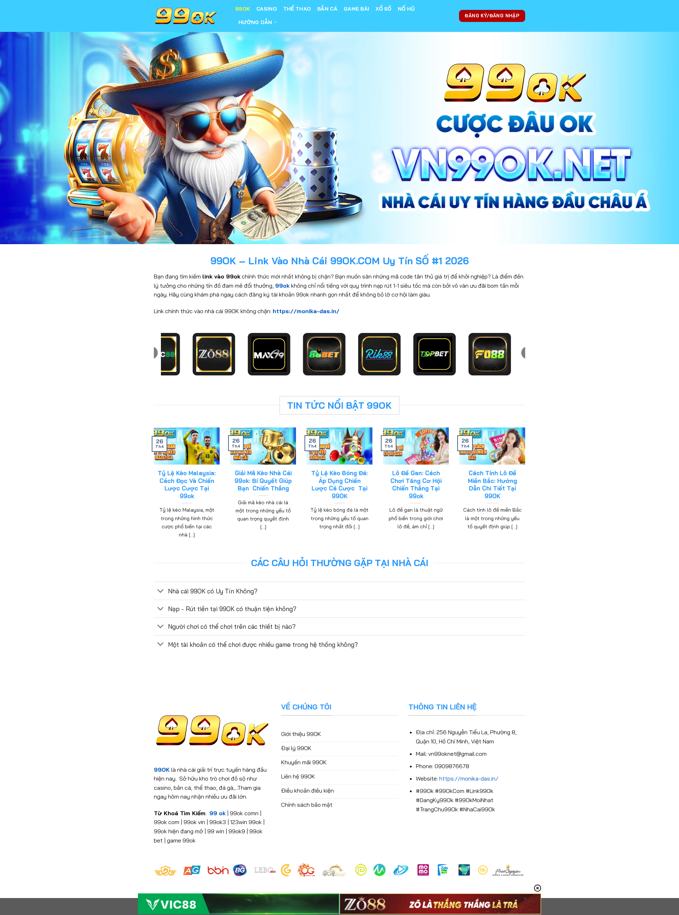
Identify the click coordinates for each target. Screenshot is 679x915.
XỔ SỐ (383, 9)
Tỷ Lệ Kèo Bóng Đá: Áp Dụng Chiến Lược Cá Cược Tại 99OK (339, 484)
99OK (242, 9)
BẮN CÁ (327, 9)
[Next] (526, 491)
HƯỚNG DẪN (255, 22)
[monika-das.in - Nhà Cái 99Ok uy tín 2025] (189, 16)
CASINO (266, 9)
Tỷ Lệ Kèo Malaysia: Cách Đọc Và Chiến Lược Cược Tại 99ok (187, 484)
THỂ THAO (297, 9)
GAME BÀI (356, 9)
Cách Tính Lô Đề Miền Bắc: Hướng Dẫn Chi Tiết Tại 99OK (492, 484)
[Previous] (152, 491)
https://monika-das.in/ (306, 311)
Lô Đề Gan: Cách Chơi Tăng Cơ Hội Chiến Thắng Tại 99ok (416, 484)
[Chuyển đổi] (161, 591)
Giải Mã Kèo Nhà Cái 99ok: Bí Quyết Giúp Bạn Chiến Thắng (263, 480)
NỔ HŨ (406, 9)
